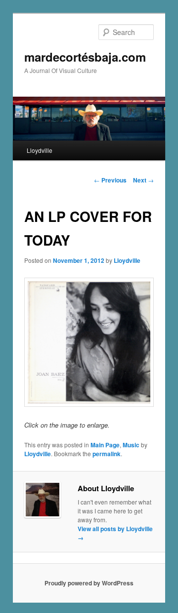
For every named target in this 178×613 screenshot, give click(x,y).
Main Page (105, 444)
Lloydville (39, 150)
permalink (106, 453)
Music (131, 444)
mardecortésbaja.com (85, 56)
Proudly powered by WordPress (89, 582)
